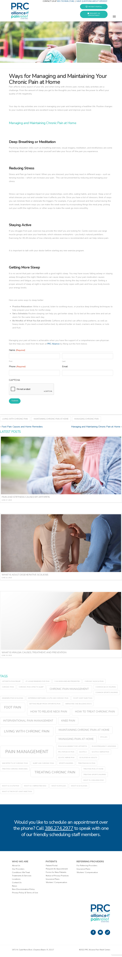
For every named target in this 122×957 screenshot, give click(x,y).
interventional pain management (28, 720)
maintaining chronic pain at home (51, 419)
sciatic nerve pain (66, 757)
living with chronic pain (15, 419)
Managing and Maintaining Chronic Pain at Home (95, 426)
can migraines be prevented (67, 681)
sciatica (83, 752)
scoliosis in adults (88, 757)
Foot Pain (12, 707)
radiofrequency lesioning (104, 746)
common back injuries (106, 687)
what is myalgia (58, 786)
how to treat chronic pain (95, 711)
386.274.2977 (59, 828)
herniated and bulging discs (78, 704)
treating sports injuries (94, 774)
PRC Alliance (53, 343)
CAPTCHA (14, 380)
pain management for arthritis (72, 746)
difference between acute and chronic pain (48, 698)
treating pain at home (93, 769)
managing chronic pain (86, 419)
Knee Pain (68, 720)
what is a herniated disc (35, 786)
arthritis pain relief (11, 681)
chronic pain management (69, 689)
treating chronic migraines (15, 769)
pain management (26, 752)
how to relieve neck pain (48, 711)
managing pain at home (76, 739)
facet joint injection (82, 698)
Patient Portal (95, 7)
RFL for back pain (66, 752)
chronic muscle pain (94, 681)
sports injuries (66, 763)
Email (65, 366)
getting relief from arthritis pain (44, 704)
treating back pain (86, 763)
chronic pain (8, 687)
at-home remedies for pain (37, 681)
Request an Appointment (94, 14)
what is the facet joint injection (17, 791)
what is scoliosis (79, 786)
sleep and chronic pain (43, 763)
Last (63, 361)
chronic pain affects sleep (31, 687)
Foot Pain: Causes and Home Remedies (22, 426)
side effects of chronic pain (15, 763)
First (10, 361)
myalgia (103, 737)
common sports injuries (107, 692)
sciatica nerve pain (100, 752)
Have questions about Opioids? (91, 1)
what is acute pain (10, 786)
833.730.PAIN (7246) (65, 1)
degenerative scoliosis (12, 698)
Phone (17, 366)
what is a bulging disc (93, 780)
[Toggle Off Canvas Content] (114, 18)
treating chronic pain (55, 772)
